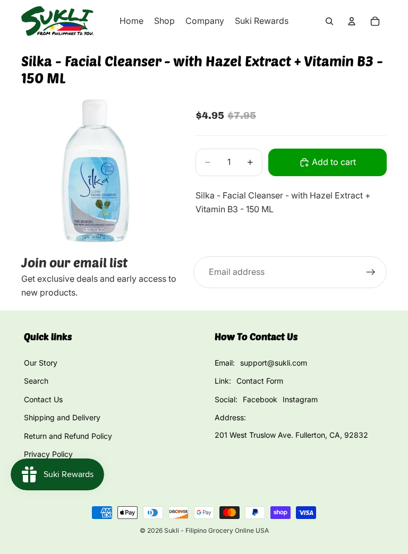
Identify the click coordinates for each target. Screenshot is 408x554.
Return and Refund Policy (68, 435)
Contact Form (259, 380)
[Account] (351, 21)
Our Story (40, 362)
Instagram (300, 399)
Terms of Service (53, 472)
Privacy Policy (48, 453)
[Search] (329, 21)
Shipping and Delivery (62, 417)
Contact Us (43, 399)
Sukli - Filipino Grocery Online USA (216, 530)
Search (36, 380)
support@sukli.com (273, 362)
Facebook (260, 399)
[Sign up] (371, 272)
